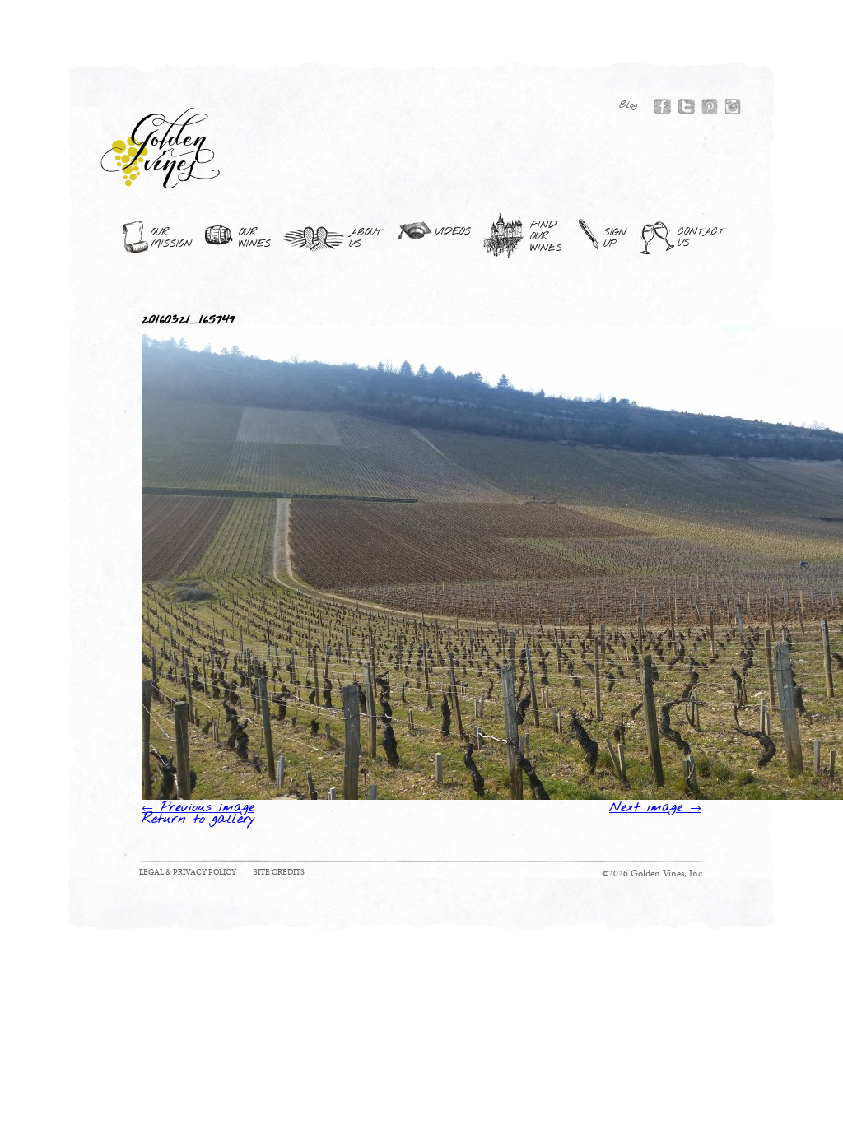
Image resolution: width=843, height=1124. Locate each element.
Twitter (686, 106)
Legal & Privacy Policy (187, 872)
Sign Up (614, 238)
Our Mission (171, 238)
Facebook (662, 106)
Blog (628, 105)
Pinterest (710, 106)
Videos (453, 232)
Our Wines (255, 238)
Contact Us (701, 237)
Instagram (734, 106)
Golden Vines (160, 147)
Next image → (655, 808)
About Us (365, 238)
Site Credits (279, 872)
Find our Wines (546, 237)
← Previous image (198, 808)
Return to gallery (199, 819)
